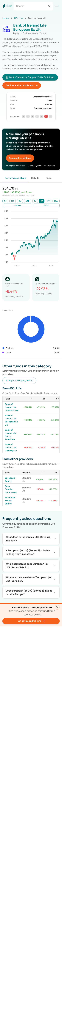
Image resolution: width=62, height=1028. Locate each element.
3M (12, 201)
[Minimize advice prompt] (57, 607)
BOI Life (18, 18)
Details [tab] (35, 178)
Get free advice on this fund (20, 85)
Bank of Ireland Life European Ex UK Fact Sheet (31, 77)
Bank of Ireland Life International (12, 407)
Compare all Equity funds (19, 380)
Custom (17, 205)
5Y (48, 201)
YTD (27, 201)
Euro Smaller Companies (11, 489)
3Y (42, 201)
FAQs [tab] (48, 178)
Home (5, 18)
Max (56, 201)
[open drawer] (57, 6)
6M (20, 201)
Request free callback (20, 158)
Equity (16, 33)
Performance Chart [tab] (15, 178)
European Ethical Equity (10, 500)
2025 (46, 205)
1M (5, 201)
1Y (35, 201)
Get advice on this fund (29, 620)
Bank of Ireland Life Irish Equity (11, 447)
